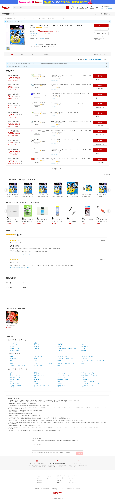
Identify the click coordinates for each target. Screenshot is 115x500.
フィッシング (29, 18)
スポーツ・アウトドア (19, 18)
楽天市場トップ (8, 18)
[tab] (12, 54)
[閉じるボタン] (109, 21)
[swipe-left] (6, 190)
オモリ (34, 18)
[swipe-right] (108, 190)
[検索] (67, 7)
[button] (78, 7)
